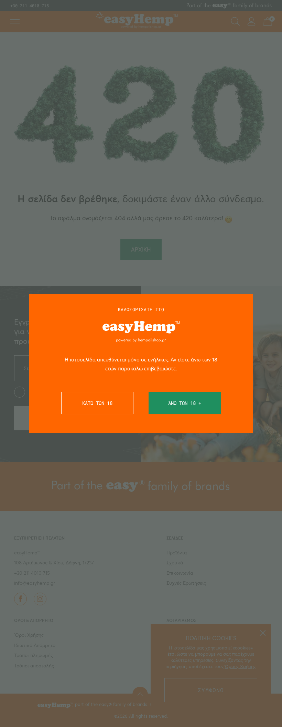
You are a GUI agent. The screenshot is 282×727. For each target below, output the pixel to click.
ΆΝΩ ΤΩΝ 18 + (184, 403)
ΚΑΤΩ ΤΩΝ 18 (97, 403)
